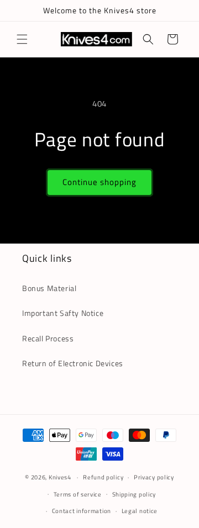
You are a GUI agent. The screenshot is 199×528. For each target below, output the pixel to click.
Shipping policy (134, 494)
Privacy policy (154, 477)
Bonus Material (49, 288)
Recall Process (48, 338)
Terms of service (78, 494)
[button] (22, 39)
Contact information (81, 510)
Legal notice (140, 510)
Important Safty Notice (62, 313)
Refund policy (103, 477)
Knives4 (60, 477)
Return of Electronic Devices (72, 363)
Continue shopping (99, 182)
